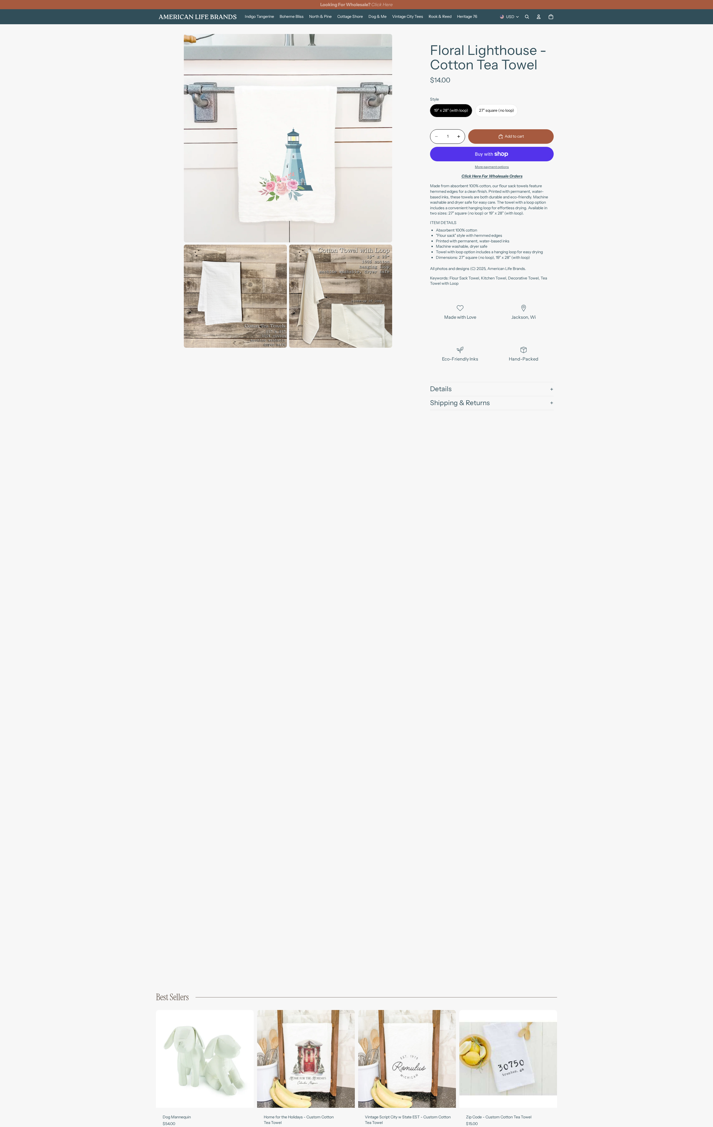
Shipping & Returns (460, 403)
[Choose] (245, 1099)
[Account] (539, 17)
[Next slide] (245, 1059)
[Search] (527, 17)
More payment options (492, 167)
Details (440, 389)
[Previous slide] (164, 1059)
